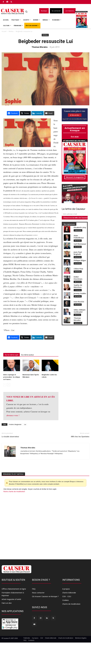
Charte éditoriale (69, 592)
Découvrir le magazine (75, 177)
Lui (25, 424)
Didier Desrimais (78, 278)
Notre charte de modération (14, 491)
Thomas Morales (40, 47)
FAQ (33, 589)
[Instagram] (40, 618)
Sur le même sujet (11, 355)
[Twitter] (11, 2)
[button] (26, 11)
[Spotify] (7, 2)
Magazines (83, 20)
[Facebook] (3, 2)
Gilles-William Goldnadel (79, 311)
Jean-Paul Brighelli (78, 253)
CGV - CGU (66, 596)
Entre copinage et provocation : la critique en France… (11, 377)
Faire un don (7, 603)
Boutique (17, 1)
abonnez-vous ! (12, 415)
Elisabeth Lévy (80, 227)
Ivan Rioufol (79, 302)
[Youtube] (34, 624)
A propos (66, 589)
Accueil (4, 31)
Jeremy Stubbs (80, 293)
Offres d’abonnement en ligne (14, 589)
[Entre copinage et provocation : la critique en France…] (11, 365)
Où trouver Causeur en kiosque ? (45, 596)
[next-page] (8, 384)
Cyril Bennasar (80, 244)
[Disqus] (45, 524)
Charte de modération (71, 604)
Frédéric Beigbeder (15, 424)
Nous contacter (38, 592)
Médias (11, 31)
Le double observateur (10, 437)
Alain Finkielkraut (79, 236)
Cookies (65, 600)
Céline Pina (78, 269)
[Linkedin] (47, 618)
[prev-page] (4, 384)
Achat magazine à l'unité (11, 599)
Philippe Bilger (80, 260)
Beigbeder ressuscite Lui (45, 41)
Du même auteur (27, 355)
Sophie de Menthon (78, 286)
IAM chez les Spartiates (80, 437)
